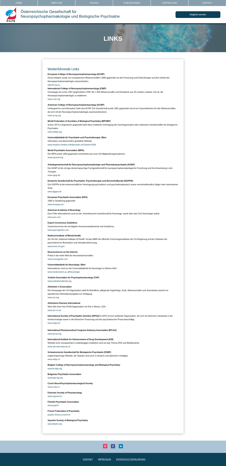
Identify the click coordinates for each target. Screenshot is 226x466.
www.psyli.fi (53, 405)
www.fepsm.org (55, 424)
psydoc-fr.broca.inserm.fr (59, 415)
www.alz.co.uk (54, 310)
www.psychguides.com (58, 230)
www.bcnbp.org (55, 368)
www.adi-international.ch (59, 346)
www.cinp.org (54, 99)
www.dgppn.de (54, 191)
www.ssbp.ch (54, 359)
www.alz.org (53, 297)
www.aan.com (54, 217)
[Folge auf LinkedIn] (121, 446)
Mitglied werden (198, 14)
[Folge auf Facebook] (113, 446)
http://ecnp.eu (54, 85)
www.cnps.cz (54, 387)
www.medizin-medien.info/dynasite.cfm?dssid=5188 (72, 145)
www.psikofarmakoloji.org (59, 281)
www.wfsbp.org (55, 132)
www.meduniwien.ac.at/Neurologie (64, 272)
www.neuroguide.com (58, 259)
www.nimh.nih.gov (56, 246)
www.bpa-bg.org (55, 378)
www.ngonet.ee (55, 396)
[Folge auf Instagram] (105, 446)
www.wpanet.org (55, 157)
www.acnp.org (54, 115)
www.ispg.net (54, 323)
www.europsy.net (55, 204)
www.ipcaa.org (54, 334)
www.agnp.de (54, 175)
